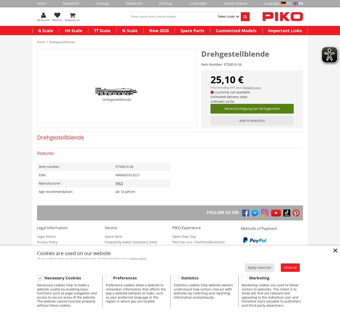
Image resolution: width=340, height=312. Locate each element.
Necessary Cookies (62, 278)
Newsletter (71, 3)
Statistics (189, 278)
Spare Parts (192, 30)
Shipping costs (251, 88)
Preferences (125, 278)
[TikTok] (286, 213)
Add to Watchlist (252, 120)
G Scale (45, 30)
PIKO (119, 183)
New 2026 (159, 30)
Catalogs (102, 3)
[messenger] (254, 213)
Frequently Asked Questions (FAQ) (131, 242)
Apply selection (259, 267)
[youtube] (276, 213)
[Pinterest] (296, 213)
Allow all (290, 267)
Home (41, 3)
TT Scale (102, 30)
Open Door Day (184, 236)
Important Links (285, 30)
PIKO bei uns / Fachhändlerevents (198, 242)
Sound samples (235, 3)
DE (289, 3)
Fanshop (165, 3)
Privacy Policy (47, 242)
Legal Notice (46, 236)
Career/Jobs (198, 3)
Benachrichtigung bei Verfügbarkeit (252, 108)
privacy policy (138, 258)
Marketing (259, 278)
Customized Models (236, 30)
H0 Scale (73, 30)
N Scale (130, 30)
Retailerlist (134, 3)
